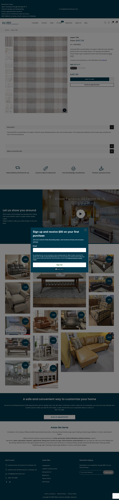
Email (35, 246)
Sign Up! (59, 265)
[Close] (85, 230)
